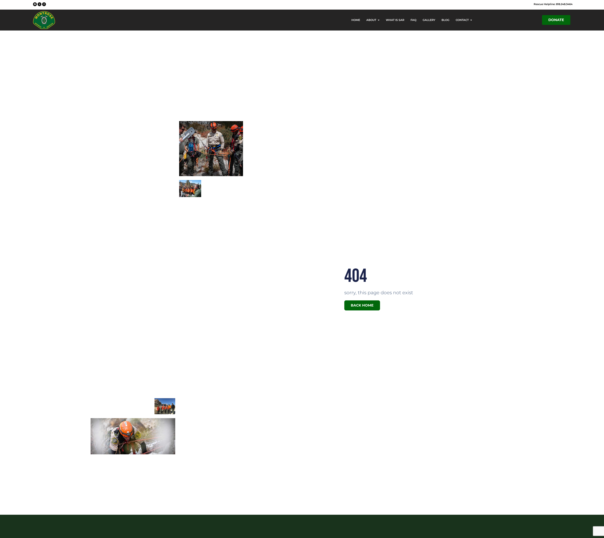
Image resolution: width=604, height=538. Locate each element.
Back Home (362, 305)
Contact (462, 20)
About (371, 20)
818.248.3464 (564, 4)
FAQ (413, 20)
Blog (445, 20)
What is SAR (395, 20)
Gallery (429, 20)
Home (355, 20)
